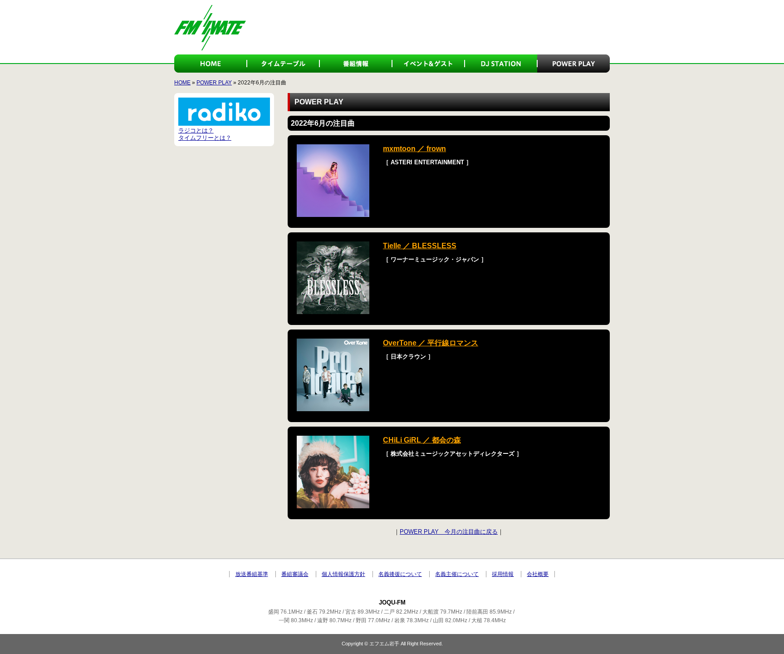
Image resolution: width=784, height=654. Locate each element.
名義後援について (400, 574)
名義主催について (457, 574)
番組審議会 (295, 574)
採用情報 (503, 574)
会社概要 (538, 574)
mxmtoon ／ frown (414, 148)
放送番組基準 (251, 574)
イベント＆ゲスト (428, 63)
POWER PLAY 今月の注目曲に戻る (449, 531)
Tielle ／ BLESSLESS (419, 246)
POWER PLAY (573, 63)
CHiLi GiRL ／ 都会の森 (422, 440)
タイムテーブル (283, 63)
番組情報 (355, 63)
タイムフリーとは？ (204, 137)
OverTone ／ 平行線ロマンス (430, 343)
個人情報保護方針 (343, 574)
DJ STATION (501, 63)
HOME (210, 63)
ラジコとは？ (196, 130)
